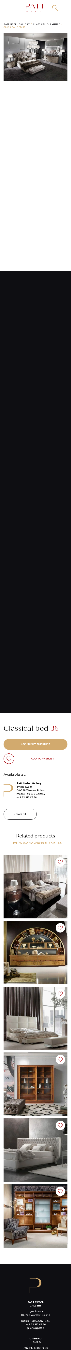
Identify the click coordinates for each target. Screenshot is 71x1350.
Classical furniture (46, 24)
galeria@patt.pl (35, 1327)
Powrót (20, 814)
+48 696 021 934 (35, 793)
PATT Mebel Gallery (17, 24)
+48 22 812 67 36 (26, 797)
